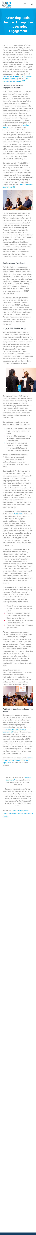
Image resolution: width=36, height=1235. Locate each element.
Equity (5, 813)
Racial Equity (22, 813)
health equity (12, 813)
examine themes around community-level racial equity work (17, 760)
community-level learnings (12, 76)
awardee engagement (20, 810)
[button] (32, 4)
